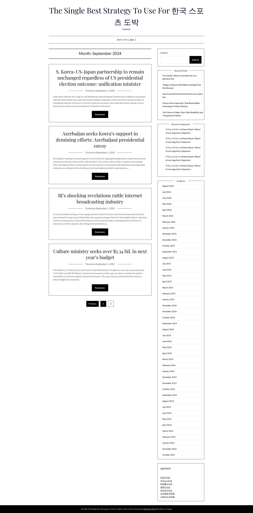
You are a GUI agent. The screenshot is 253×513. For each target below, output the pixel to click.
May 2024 (166, 347)
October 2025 (168, 246)
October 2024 (168, 317)
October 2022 (168, 455)
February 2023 (168, 437)
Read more (100, 114)
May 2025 (166, 275)
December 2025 (169, 234)
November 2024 (169, 311)
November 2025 (169, 240)
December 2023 (169, 377)
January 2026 (168, 228)
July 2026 (166, 192)
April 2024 (167, 353)
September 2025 (169, 251)
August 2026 (168, 186)
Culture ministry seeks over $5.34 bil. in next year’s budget (100, 254)
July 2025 (166, 263)
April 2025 (167, 281)
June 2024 (166, 341)
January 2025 (168, 299)
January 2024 (168, 371)
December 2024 (169, 305)
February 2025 (168, 293)
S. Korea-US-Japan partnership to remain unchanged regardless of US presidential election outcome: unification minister (100, 77)
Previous (92, 304)
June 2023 (166, 413)
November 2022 (169, 449)
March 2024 (167, 359)
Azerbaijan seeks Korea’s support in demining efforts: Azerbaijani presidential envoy (100, 139)
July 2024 (166, 335)
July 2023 (166, 407)
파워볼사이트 (166, 484)
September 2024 (169, 323)
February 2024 (168, 365)
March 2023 (167, 431)
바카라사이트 (166, 490)
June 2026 (166, 198)
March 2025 (167, 287)
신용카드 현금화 (167, 497)
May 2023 (166, 419)
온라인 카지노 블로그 (126, 39)
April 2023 (167, 425)
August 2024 (168, 329)
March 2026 (167, 216)
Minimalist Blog (150, 509)
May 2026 (166, 204)
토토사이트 (165, 477)
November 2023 (169, 383)
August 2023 (168, 401)
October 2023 (168, 389)
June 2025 (166, 269)
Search (164, 53)
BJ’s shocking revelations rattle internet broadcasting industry (100, 198)
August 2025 (168, 257)
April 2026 (167, 210)
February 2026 (168, 222)
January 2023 (168, 443)
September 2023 (169, 395)
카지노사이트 (171, 129)
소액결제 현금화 (167, 493)
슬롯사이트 (165, 487)
